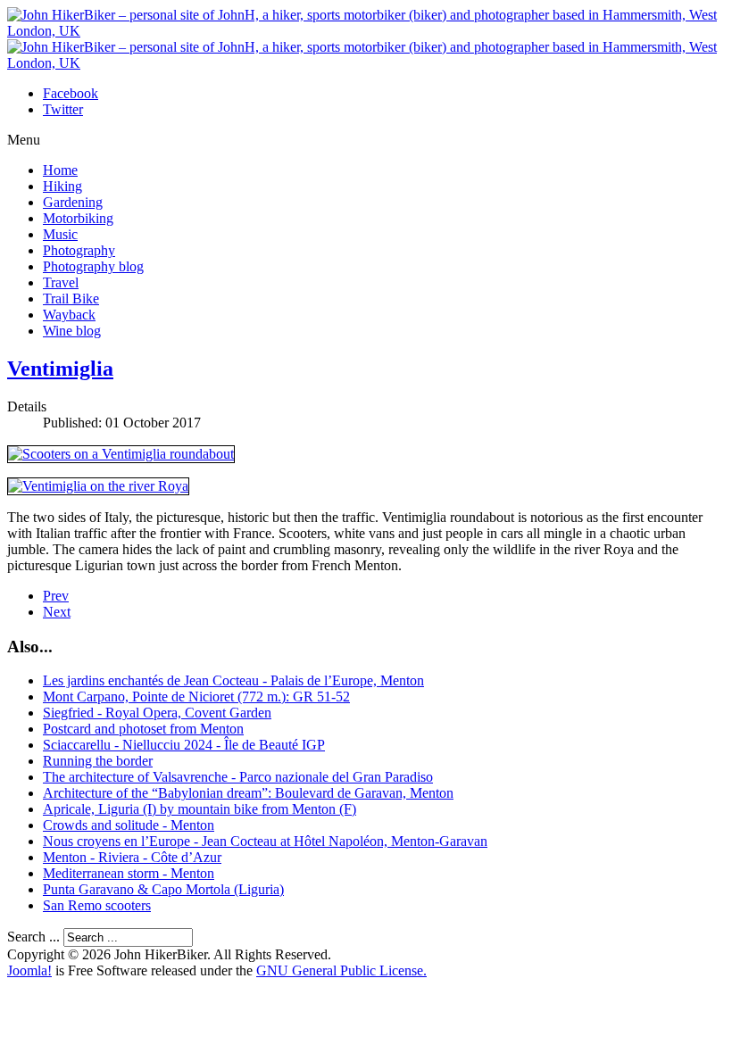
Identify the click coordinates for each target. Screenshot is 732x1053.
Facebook (70, 93)
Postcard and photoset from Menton (143, 728)
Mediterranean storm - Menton (128, 873)
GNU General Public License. (341, 970)
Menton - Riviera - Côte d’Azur (132, 857)
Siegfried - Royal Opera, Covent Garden (157, 712)
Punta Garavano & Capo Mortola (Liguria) (163, 889)
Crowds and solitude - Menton (128, 825)
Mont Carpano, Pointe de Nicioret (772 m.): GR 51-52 (196, 696)
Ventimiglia (60, 368)
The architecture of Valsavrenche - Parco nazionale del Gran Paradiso (238, 776)
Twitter (63, 109)
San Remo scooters (97, 905)
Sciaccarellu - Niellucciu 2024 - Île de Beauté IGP (184, 744)
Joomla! (29, 970)
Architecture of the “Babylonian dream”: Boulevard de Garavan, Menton (248, 792)
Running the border (98, 760)
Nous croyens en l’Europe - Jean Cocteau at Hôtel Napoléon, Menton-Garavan (265, 841)
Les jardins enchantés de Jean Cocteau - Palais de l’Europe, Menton (233, 680)
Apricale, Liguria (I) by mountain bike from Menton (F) (199, 809)
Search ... (33, 936)
